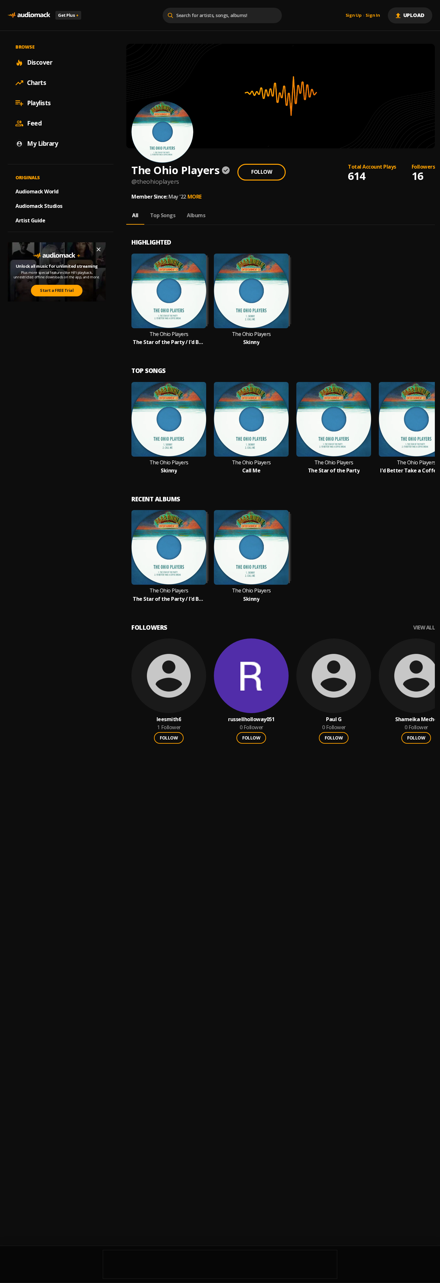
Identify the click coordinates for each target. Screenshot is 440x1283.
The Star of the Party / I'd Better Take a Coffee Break (169, 342)
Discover (39, 62)
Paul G (333, 719)
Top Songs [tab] (163, 215)
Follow (261, 171)
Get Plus (68, 15)
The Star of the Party (334, 470)
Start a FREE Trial (56, 290)
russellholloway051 (251, 719)
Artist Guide (30, 220)
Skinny (251, 342)
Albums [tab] (196, 215)
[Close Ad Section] (98, 249)
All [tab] (135, 215)
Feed (34, 123)
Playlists (39, 103)
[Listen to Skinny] (251, 291)
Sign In (373, 15)
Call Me (251, 470)
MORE (194, 196)
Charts (36, 83)
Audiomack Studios (38, 205)
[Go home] (29, 15)
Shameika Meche (416, 719)
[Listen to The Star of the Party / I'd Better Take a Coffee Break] (168, 291)
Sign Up (354, 15)
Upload (414, 15)
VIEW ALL (424, 627)
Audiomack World (37, 191)
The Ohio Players (168, 334)
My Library (42, 143)
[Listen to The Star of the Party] (333, 419)
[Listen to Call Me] (251, 419)
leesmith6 (169, 719)
